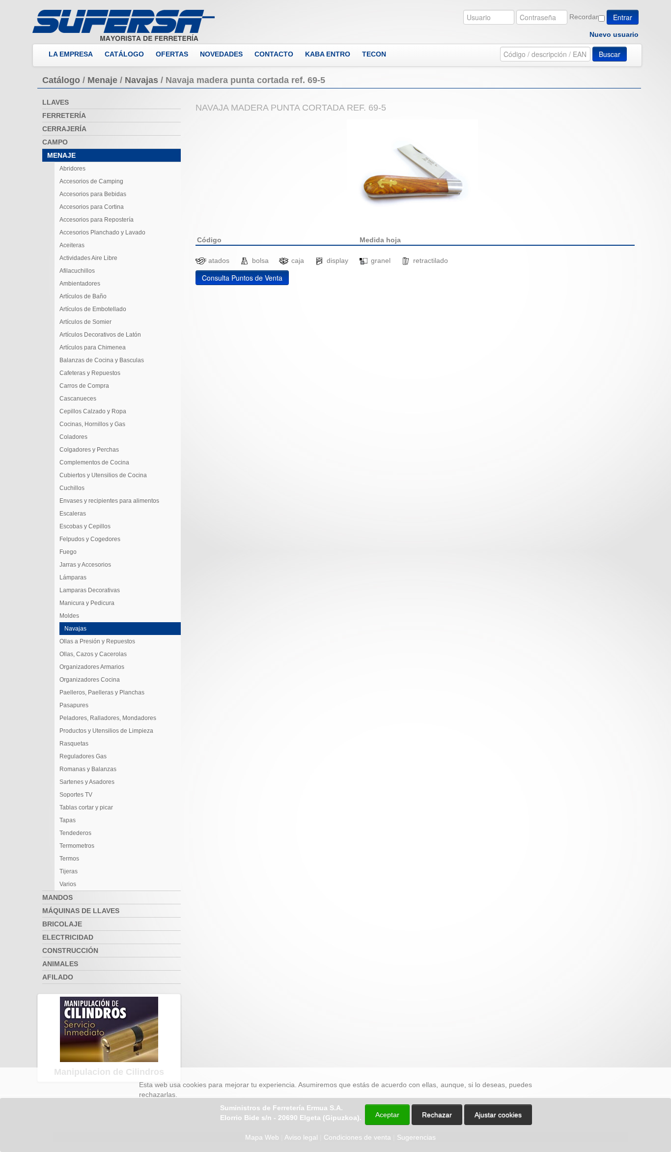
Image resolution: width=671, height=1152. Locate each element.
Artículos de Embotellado (92, 309)
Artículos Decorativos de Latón (100, 334)
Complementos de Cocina (94, 462)
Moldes (69, 615)
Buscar (609, 54)
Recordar (583, 17)
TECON (374, 54)
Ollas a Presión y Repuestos (97, 641)
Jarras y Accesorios (85, 564)
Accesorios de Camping (91, 181)
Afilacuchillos (77, 270)
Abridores (72, 168)
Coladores (73, 436)
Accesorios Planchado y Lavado (102, 232)
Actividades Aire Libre (88, 258)
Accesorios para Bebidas (92, 194)
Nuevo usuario (614, 34)
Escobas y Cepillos (85, 526)
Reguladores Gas (83, 756)
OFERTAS (172, 54)
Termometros (76, 845)
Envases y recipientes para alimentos (109, 500)
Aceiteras (71, 245)
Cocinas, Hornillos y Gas (92, 424)
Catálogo (61, 80)
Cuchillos (71, 488)
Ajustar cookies (554, 1059)
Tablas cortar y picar (86, 807)
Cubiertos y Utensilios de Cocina (103, 475)
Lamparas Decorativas (89, 590)
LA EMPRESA (71, 54)
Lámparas (72, 577)
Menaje (102, 80)
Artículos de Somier (85, 321)
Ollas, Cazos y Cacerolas (93, 654)
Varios (67, 884)
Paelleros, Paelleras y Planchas (101, 692)
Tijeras (68, 871)
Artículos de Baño (83, 296)
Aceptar (387, 1115)
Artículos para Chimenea (92, 347)
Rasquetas (73, 743)
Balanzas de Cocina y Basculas (101, 360)
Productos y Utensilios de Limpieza (106, 730)
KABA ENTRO (327, 54)
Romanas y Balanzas (87, 769)
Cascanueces (77, 398)
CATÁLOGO (124, 54)
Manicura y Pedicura (86, 603)
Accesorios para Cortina (91, 206)
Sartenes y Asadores (86, 781)
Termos (69, 858)
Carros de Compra (84, 385)
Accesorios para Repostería (96, 219)
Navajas (141, 80)
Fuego (68, 551)
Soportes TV (75, 794)
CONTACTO (273, 54)
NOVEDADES (221, 54)
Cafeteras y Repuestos (89, 373)
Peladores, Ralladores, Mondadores (107, 718)
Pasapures (73, 705)
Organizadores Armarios (91, 666)
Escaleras (72, 513)
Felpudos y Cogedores (89, 539)
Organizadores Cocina (89, 679)
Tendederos (75, 833)
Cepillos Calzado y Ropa (92, 411)
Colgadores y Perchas (89, 449)
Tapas (67, 820)
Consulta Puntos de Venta (242, 278)
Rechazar (437, 1115)
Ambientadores (79, 283)
